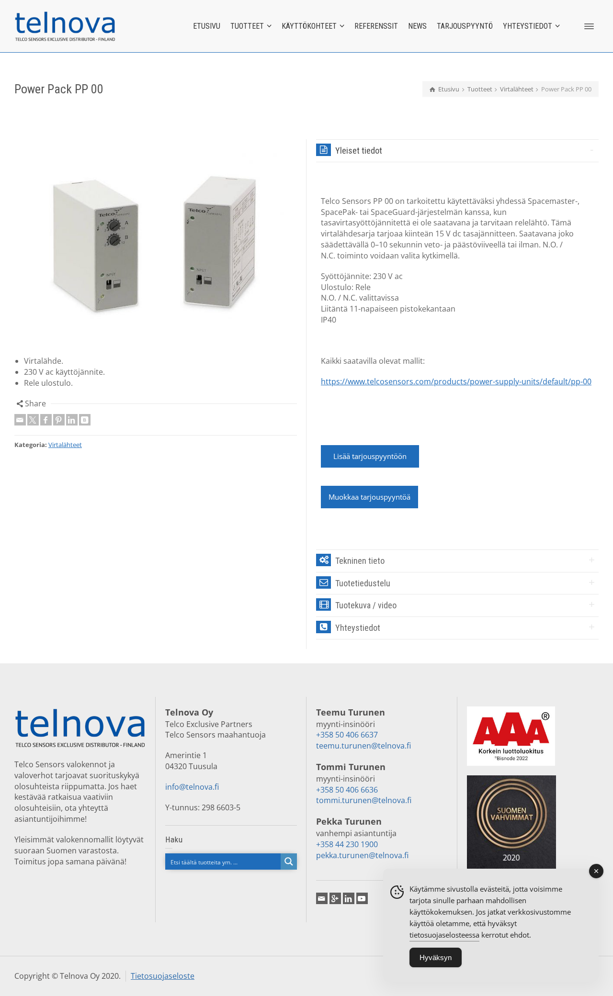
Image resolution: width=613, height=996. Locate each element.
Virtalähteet (65, 444)
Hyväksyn (436, 957)
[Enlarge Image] (155, 242)
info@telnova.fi (192, 787)
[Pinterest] (59, 419)
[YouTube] (362, 898)
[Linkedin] (72, 419)
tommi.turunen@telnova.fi (363, 800)
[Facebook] (46, 419)
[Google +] (335, 898)
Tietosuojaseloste (162, 976)
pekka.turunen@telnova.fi (362, 855)
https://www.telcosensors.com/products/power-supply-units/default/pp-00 (456, 381)
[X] (33, 419)
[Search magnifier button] (289, 861)
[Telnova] (65, 25)
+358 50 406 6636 (347, 789)
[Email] (20, 419)
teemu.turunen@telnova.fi (363, 745)
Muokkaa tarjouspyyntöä (369, 497)
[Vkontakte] (85, 419)
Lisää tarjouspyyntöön (370, 456)
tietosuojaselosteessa (444, 935)
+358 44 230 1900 (347, 844)
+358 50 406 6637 (347, 734)
